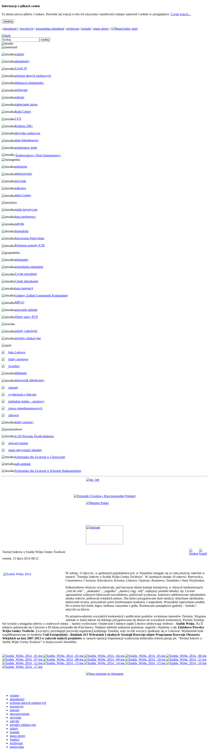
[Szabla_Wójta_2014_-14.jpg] (104, 663)
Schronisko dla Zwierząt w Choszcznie (40, 457)
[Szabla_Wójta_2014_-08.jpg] (63, 659)
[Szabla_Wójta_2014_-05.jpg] (145, 655)
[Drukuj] (193, 553)
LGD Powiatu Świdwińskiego (34, 436)
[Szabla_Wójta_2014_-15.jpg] (145, 663)
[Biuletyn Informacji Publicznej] (104, 484)
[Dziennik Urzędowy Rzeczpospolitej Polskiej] (105, 496)
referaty (19, 97)
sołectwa (20, 188)
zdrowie (13, 415)
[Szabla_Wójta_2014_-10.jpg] (145, 659)
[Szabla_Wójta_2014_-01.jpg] (22, 655)
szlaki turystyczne (26, 209)
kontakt (86, 28)
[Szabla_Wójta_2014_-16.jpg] (186, 663)
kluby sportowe (18, 359)
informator (21, 259)
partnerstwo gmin (26, 147)
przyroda (20, 181)
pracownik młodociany (29, 380)
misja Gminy (23, 195)
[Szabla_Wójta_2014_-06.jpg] (186, 655)
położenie (21, 166)
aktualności (10, 28)
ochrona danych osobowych (33, 75)
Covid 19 (21, 68)
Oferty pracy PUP (26, 317)
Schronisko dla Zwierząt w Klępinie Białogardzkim (48, 471)
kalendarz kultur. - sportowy (26, 401)
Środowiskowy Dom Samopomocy (38, 155)
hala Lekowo (16, 352)
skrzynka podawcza (27, 133)
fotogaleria (21, 231)
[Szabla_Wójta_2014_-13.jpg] (63, 663)
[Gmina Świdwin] (6, 35)
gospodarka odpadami (50, 28)
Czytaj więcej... (181, 14)
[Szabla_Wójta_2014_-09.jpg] (104, 659)
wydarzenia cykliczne (22, 394)
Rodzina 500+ (24, 126)
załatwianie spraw (26, 104)
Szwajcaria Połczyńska (29, 238)
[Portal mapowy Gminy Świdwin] (124, 28)
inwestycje (26, 28)
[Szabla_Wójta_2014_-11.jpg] (186, 659)
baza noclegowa (25, 216)
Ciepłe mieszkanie (26, 281)
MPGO (19, 302)
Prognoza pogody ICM (29, 245)
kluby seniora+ (24, 422)
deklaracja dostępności (29, 83)
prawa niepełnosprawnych (25, 408)
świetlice (14, 366)
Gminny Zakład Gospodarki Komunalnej (41, 295)
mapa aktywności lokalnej (25, 450)
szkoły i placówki (26, 331)
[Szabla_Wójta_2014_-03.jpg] (63, 655)
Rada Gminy (23, 111)
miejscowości (23, 173)
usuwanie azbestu (26, 309)
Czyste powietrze (26, 274)
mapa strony (101, 28)
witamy (19, 54)
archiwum (72, 28)
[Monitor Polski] (104, 511)
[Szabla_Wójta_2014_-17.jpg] (22, 666)
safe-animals (23, 464)
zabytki (19, 223)
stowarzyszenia (18, 443)
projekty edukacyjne (28, 338)
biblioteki (21, 373)
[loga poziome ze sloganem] (104, 673)
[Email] (203, 553)
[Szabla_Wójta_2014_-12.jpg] (22, 663)
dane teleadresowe (26, 140)
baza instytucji (24, 288)
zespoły (13, 387)
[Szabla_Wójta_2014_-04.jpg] (104, 655)
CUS (18, 118)
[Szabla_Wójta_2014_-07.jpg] (22, 659)
